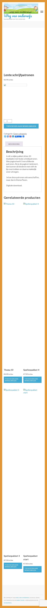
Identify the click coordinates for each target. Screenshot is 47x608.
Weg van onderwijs (18, 16)
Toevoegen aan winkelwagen (21, 126)
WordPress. (8, 603)
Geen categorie (20, 134)
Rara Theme (21, 600)
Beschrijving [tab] (14, 144)
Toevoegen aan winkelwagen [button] (11, 380)
